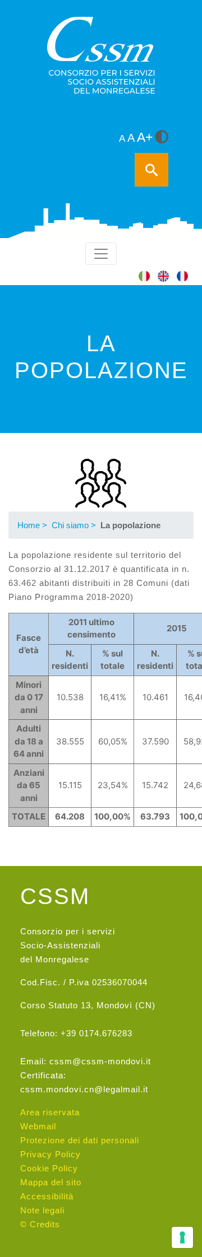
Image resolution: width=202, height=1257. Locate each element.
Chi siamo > (74, 525)
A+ (145, 138)
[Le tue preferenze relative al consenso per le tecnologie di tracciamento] (182, 1237)
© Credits (40, 1224)
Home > (32, 525)
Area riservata (50, 1112)
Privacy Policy (50, 1154)
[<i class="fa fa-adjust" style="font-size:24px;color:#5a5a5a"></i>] (161, 138)
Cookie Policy (49, 1168)
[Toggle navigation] (101, 254)
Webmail (38, 1126)
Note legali (42, 1210)
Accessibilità (47, 1196)
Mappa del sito (50, 1182)
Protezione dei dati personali (79, 1140)
